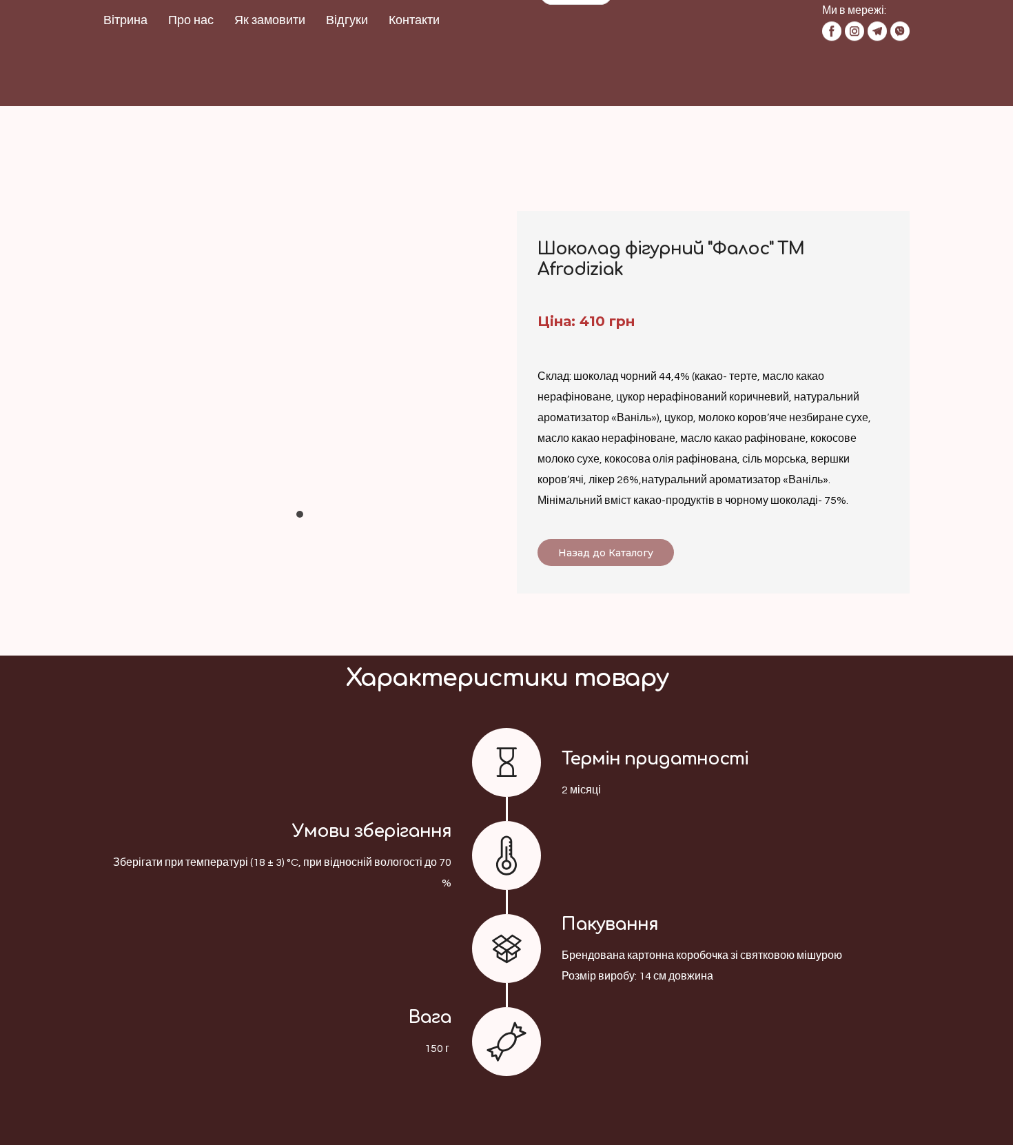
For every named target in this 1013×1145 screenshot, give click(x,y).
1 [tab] (299, 521)
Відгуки (347, 51)
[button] (599, 22)
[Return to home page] (576, 72)
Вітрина (125, 51)
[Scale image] (299, 350)
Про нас (191, 51)
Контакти (414, 51)
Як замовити (269, 51)
